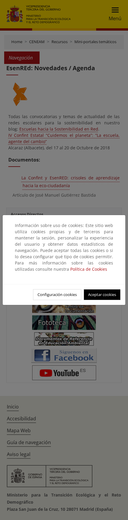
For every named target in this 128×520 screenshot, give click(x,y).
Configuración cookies (57, 294)
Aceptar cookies (102, 294)
